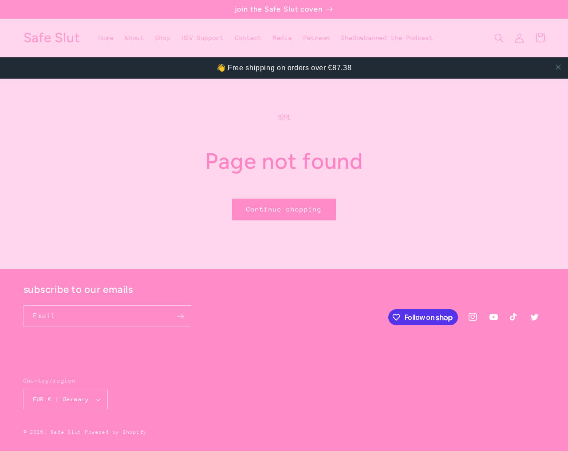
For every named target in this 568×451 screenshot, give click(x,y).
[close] (558, 67)
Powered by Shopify (116, 432)
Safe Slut (66, 432)
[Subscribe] (180, 316)
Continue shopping (284, 209)
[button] (499, 38)
